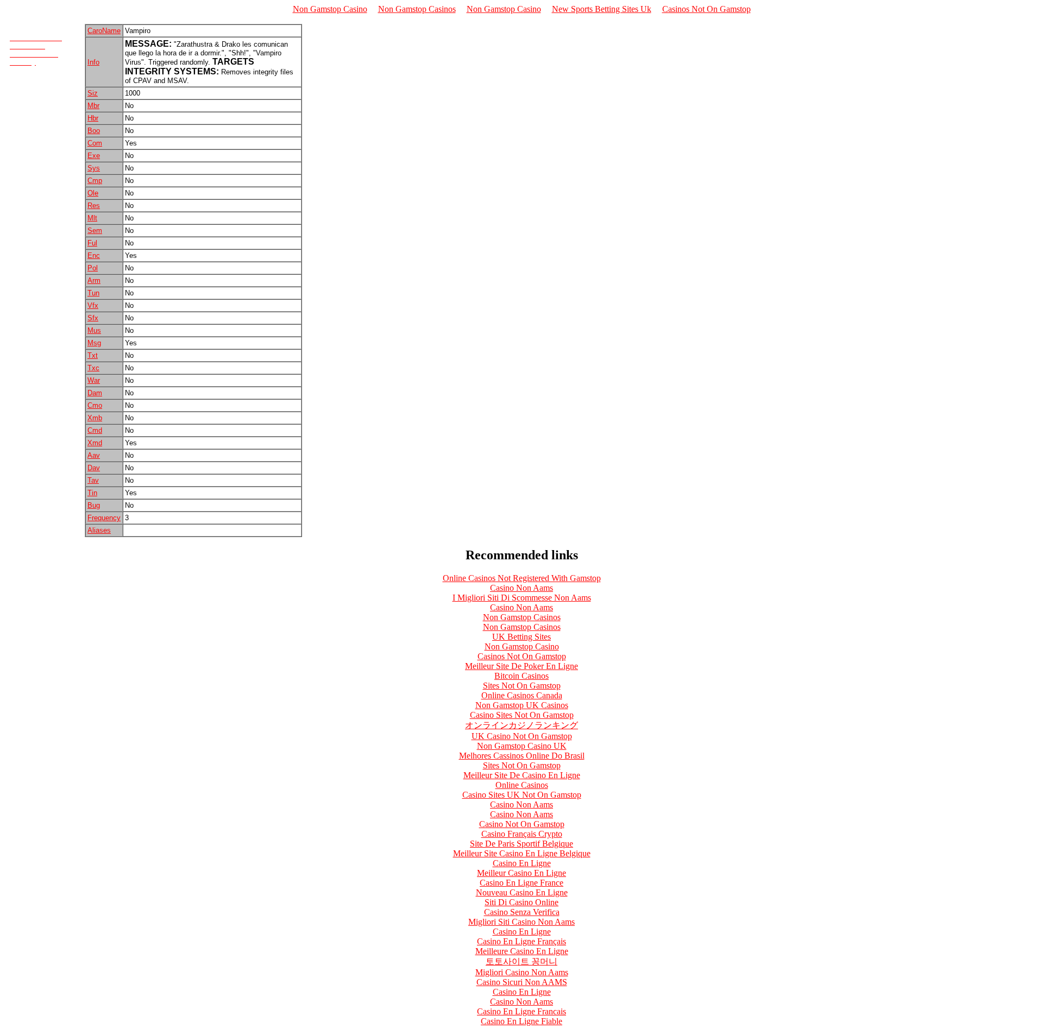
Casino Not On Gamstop (521, 824)
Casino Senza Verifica (522, 912)
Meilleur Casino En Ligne (521, 873)
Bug (93, 505)
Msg (94, 343)
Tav (93, 480)
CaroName (104, 31)
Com (94, 143)
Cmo (94, 405)
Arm (93, 280)
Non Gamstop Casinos (417, 9)
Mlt (92, 218)
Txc (93, 368)
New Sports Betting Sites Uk (601, 9)
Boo (93, 131)
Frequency (104, 518)
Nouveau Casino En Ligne (522, 892)
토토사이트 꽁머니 (521, 961)
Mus (94, 330)
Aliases (99, 530)
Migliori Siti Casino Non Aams (521, 921)
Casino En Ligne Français (521, 941)
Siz (92, 93)
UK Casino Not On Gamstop (522, 736)
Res (93, 205)
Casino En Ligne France (521, 882)
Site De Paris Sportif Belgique (521, 843)
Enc (93, 255)
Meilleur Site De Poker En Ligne (521, 666)
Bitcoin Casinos (521, 675)
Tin (92, 493)
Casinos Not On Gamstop (706, 9)
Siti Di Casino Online (521, 902)
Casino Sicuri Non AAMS (521, 982)
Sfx (92, 318)
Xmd (94, 443)
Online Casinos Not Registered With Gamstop (522, 578)
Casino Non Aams (521, 587)
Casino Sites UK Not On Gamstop (521, 794)
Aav (93, 455)
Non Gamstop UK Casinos (521, 705)
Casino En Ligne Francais (521, 1011)
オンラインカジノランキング (521, 725)
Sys (93, 168)
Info (93, 62)
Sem (94, 230)
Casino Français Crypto (521, 833)
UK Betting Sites (521, 636)
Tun (93, 293)
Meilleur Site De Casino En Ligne (521, 775)
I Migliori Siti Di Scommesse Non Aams (522, 597)
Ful (92, 243)
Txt (92, 355)
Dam (94, 393)
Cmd (94, 430)
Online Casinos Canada (521, 695)
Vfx (92, 305)
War (93, 380)
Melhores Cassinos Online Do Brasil (522, 755)
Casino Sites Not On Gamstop (522, 715)
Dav (93, 468)
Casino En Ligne (522, 863)
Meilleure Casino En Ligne (521, 951)
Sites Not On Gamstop (522, 685)
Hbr (92, 118)
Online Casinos (521, 785)
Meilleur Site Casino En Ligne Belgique (521, 853)
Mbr (93, 106)
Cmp (94, 180)
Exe (93, 156)
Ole (92, 193)
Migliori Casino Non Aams (521, 972)
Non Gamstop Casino (330, 9)
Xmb (94, 418)
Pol (92, 268)
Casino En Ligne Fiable (521, 1021)
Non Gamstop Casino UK (522, 745)
